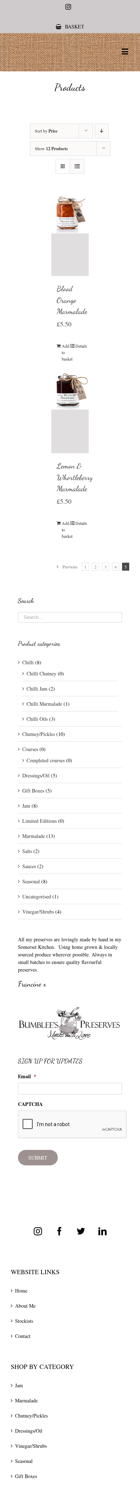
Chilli (28, 662)
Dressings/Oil (36, 775)
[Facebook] (59, 1231)
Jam (26, 805)
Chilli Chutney (41, 673)
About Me (25, 1305)
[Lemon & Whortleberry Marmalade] (70, 412)
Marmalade (33, 836)
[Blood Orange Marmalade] (70, 236)
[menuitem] (70, 26)
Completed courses (46, 760)
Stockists (24, 1320)
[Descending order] (102, 131)
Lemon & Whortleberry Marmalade (75, 477)
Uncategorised (36, 896)
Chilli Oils (37, 718)
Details (79, 346)
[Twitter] (81, 1231)
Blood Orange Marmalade (72, 300)
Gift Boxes (33, 790)
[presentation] (72, 1125)
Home (21, 1290)
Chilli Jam (37, 688)
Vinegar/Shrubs (38, 911)
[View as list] (77, 166)
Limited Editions (39, 820)
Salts (27, 851)
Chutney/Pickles (38, 734)
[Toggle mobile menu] (125, 51)
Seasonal (31, 881)
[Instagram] (38, 1231)
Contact (23, 1336)
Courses (30, 749)
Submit (37, 1157)
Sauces (29, 866)
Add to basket (66, 352)
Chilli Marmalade (44, 703)
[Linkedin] (102, 1231)
